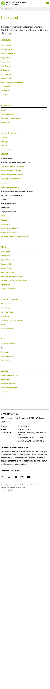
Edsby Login (4, 142)
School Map (4, 95)
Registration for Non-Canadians (10, 118)
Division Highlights (6, 264)
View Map (5, 422)
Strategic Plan (5, 316)
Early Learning (5, 62)
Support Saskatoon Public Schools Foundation (15, 236)
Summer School (5, 122)
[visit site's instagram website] (15, 477)
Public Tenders (5, 360)
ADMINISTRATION (6, 268)
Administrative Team (7, 272)
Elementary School (6, 74)
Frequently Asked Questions (9, 375)
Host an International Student (10, 228)
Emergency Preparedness (8, 289)
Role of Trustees (6, 304)
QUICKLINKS (4, 137)
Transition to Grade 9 (7, 114)
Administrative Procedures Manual (11, 276)
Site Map (22, 485)
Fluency (3, 199)
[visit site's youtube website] (28, 477)
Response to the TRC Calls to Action (11, 320)
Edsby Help (4, 146)
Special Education (6, 183)
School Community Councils (9, 232)
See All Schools (5, 91)
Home (2, 8)
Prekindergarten (6, 66)
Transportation (5, 220)
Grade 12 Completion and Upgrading (12, 82)
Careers (4, 339)
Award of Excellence (7, 329)
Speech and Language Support (10, 187)
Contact (4, 371)
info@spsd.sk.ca (25, 430)
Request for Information (8, 384)
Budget (3, 324)
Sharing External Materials (9, 388)
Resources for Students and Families (12, 175)
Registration (6, 106)
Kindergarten (5, 70)
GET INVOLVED (5, 224)
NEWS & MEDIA (5, 252)
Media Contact (5, 379)
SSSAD (3, 216)
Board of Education (9, 299)
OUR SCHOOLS (5, 87)
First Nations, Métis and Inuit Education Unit (14, 280)
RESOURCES (4, 154)
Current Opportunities (8, 344)
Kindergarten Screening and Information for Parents (17, 191)
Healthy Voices (5, 208)
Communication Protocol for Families (12, 166)
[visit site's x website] (8, 477)
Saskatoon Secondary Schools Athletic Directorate (16, 162)
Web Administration (32, 485)
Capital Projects (5, 285)
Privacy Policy (4, 485)
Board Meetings (6, 308)
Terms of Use (14, 485)
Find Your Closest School (8, 54)
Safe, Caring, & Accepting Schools (11, 179)
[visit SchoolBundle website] (25, 490)
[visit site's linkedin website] (22, 477)
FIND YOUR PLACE (6, 49)
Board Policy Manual (7, 312)
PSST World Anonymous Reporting (11, 170)
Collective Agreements (8, 356)
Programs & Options (7, 58)
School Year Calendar (7, 150)
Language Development (8, 212)
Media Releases (5, 256)
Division (4, 247)
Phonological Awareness (8, 203)
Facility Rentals (5, 392)
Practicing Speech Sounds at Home (11, 195)
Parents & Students (9, 133)
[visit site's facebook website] (2, 477)
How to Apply (5, 352)
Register (3, 110)
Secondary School (6, 78)
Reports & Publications (8, 260)
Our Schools (6, 45)
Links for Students (6, 158)
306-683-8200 (24, 426)
